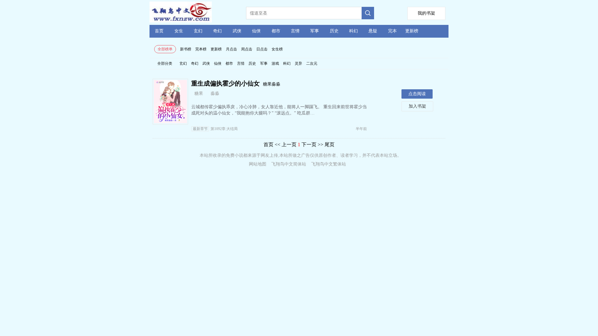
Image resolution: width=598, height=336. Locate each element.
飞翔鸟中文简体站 (288, 164)
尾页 (330, 144)
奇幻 (217, 31)
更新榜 (411, 31)
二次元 (311, 63)
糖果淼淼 (271, 84)
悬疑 (372, 31)
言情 (295, 31)
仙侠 (256, 31)
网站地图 (257, 164)
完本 (392, 31)
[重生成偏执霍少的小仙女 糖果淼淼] (170, 121)
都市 (276, 31)
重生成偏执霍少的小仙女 (225, 83)
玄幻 (198, 31)
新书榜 (185, 49)
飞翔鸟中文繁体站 (328, 164)
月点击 (231, 49)
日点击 (262, 49)
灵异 (298, 63)
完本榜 (200, 49)
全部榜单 (165, 49)
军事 (314, 31)
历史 (334, 31)
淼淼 (215, 93)
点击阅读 (417, 93)
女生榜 (277, 49)
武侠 (237, 31)
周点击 (246, 49)
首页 (159, 31)
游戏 (275, 63)
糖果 (198, 93)
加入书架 (417, 106)
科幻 (353, 31)
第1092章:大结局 (215, 129)
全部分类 (164, 63)
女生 (178, 31)
